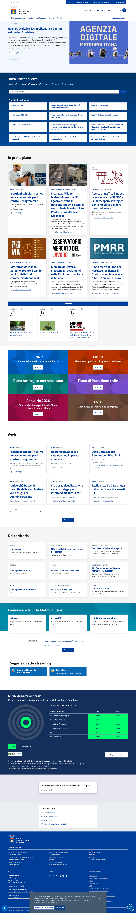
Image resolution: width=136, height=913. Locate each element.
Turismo (91, 857)
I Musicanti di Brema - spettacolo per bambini (67, 550)
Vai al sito (38, 367)
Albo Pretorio (120, 2)
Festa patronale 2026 (20, 570)
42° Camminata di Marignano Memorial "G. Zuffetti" (106, 569)
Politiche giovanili (13, 865)
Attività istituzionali (14, 855)
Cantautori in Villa (100, 588)
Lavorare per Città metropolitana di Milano (21, 857)
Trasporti (92, 855)
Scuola (56, 84)
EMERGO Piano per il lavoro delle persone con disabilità (108, 467)
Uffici (91, 881)
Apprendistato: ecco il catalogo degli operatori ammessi (66, 455)
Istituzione (45, 84)
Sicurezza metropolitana (56, 857)
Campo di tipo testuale (17, 92)
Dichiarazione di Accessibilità (17, 910)
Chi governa (93, 876)
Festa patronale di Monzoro (23, 589)
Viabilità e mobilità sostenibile (62, 232)
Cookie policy (63, 898)
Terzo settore (69, 84)
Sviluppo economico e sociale (58, 865)
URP (70, 2)
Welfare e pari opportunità (97, 860)
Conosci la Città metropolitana (98, 888)
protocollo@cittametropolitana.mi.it (19, 898)
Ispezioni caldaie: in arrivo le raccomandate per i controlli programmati (26, 455)
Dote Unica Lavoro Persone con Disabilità (106, 453)
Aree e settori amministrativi (98, 878)
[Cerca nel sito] (124, 10)
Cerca (123, 92)
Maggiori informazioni (117, 755)
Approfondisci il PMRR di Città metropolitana (108, 293)
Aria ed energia (17, 213)
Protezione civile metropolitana (58, 852)
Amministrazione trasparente (102, 2)
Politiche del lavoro (59, 467)
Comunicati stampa (82, 2)
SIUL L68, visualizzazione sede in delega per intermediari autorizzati (67, 489)
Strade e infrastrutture (56, 862)
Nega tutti (99, 897)
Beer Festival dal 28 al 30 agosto (107, 548)
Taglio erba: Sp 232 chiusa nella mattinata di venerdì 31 (108, 489)
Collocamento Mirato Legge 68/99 (64, 501)
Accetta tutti (60, 907)
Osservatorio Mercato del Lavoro (63, 293)
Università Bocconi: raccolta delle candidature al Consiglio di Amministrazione (26, 491)
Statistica (52, 860)
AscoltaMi (56, 618)
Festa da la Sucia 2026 (61, 589)
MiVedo (14, 618)
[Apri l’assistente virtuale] (130, 907)
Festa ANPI (15, 549)
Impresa (34, 84)
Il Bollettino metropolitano (104, 618)
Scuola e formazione (55, 855)
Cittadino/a (22, 84)
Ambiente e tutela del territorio (18, 852)
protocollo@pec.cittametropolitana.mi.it (20, 892)
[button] (4, 908)
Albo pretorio (93, 883)
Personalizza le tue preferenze (44, 907)
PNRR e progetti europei (15, 862)
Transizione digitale (95, 852)
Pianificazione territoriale (16, 860)
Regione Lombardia (15, 2)
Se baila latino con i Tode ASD (65, 570)
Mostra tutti (68, 520)
